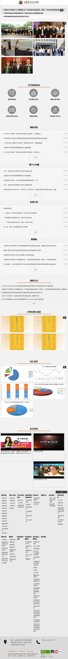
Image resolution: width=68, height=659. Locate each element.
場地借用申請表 (28, 287)
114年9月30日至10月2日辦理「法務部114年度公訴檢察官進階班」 (34, 37)
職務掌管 (4, 256)
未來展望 (4, 259)
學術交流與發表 (61, 257)
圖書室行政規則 (13, 300)
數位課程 (51, 235)
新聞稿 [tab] (57, 65)
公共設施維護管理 (36, 325)
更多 (34, 95)
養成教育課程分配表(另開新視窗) (37, 196)
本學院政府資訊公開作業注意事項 (36, 342)
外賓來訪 (12, 246)
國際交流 (34, 106)
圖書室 (11, 277)
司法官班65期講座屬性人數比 (39, 196)
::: (3, 7)
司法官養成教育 (20, 236)
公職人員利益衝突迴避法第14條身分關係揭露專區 (36, 354)
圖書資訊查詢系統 (13, 291)
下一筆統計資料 (63, 184)
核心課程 (28, 245)
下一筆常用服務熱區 (62, 54)
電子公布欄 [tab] (26, 65)
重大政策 (4, 273)
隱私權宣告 (22, 391)
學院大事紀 (12, 235)
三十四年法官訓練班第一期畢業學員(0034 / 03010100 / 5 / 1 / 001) (38, 164)
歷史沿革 (4, 248)
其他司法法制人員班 (37, 243)
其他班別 (35, 235)
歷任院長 (4, 251)
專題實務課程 (29, 248)
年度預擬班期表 (29, 241)
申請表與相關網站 (28, 278)
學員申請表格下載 (28, 283)
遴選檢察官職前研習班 (21, 246)
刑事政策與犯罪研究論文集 (5, 294)
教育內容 (20, 240)
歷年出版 (60, 245)
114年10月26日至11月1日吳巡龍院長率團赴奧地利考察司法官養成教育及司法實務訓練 (29, 111)
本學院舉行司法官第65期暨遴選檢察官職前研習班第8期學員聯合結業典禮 (28, 75)
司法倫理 (4, 303)
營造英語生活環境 (36, 337)
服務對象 (12, 285)
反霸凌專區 (36, 289)
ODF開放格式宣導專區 (36, 361)
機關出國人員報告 (36, 316)
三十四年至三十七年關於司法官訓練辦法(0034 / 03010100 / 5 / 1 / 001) (32, 164)
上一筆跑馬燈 (62, 10)
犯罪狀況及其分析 (5, 289)
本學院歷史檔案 (34, 137)
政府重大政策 (36, 347)
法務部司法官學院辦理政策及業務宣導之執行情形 (36, 368)
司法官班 (20, 243)
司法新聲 (4, 280)
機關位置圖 (5, 264)
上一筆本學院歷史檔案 (4, 152)
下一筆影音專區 (63, 215)
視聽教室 (60, 264)
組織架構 (4, 254)
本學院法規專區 (36, 283)
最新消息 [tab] (11, 65)
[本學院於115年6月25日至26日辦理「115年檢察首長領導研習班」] (34, 25)
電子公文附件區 (28, 296)
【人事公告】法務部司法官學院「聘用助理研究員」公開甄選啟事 (26, 80)
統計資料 (34, 170)
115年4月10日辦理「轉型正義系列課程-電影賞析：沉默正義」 (25, 89)
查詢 (65, 2)
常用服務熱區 (34, 43)
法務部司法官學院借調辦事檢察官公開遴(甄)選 (20, 85)
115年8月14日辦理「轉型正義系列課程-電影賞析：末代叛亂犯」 (26, 71)
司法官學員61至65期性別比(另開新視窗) (34, 196)
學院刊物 (3, 277)
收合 (61, 232)
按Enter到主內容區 (6, 1)
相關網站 (27, 299)
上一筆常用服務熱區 (5, 54)
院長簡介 (4, 243)
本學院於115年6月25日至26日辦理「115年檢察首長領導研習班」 (28, 37)
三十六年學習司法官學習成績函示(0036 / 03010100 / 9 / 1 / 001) (35, 164)
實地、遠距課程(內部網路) (53, 240)
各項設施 (4, 266)
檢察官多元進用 (31, 196)
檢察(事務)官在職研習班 (28, 236)
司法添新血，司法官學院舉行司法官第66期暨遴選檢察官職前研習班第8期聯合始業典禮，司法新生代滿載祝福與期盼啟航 (39, 37)
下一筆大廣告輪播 (63, 25)
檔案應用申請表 (28, 291)
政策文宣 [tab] (41, 65)
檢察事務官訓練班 (37, 239)
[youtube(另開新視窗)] (56, 392)
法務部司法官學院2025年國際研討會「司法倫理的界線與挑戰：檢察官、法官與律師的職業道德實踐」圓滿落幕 (32, 11)
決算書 (35, 310)
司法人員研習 (29, 261)
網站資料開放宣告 (12, 391)
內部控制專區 (36, 298)
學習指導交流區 (20, 278)
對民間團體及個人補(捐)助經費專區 (36, 331)
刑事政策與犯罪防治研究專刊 (5, 284)
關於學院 (4, 235)
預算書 (35, 308)
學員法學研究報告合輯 (5, 299)
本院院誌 (4, 246)
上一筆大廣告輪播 (4, 25)
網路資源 (12, 294)
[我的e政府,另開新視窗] (52, 392)
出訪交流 (12, 243)
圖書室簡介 (13, 280)
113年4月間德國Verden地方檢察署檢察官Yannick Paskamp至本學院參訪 (25, 126)
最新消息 (12, 238)
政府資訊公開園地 (36, 278)
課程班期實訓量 (28, 196)
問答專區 (43, 277)
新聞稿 (12, 248)
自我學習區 (13, 297)
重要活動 (12, 241)
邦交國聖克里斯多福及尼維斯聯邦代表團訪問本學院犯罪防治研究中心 (24, 120)
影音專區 (34, 202)
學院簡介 (4, 238)
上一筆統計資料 (4, 184)
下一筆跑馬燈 (62, 12)
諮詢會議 (60, 243)
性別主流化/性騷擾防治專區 (36, 293)
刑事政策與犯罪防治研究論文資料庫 (61, 251)
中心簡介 (60, 240)
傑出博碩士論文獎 (61, 261)
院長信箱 (4, 261)
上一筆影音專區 (4, 215)
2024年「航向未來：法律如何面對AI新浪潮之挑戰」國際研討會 (22, 123)
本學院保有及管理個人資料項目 (36, 303)
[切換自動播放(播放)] (59, 11)
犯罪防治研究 (60, 236)
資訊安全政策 (30, 391)
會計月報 (35, 313)
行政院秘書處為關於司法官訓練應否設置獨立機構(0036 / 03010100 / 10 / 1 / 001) (29, 164)
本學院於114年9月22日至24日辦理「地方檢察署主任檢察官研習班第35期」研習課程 (37, 37)
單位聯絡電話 (5, 270)
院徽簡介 (4, 241)
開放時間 (12, 287)
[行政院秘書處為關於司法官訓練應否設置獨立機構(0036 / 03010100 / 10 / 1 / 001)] (34, 151)
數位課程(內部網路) (52, 245)
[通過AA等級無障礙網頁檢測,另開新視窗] (45, 392)
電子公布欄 (36, 286)
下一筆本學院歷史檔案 (63, 152)
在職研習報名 (29, 257)
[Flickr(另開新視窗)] (60, 392)
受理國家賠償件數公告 (36, 320)
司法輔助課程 (29, 252)
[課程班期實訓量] (34, 183)
